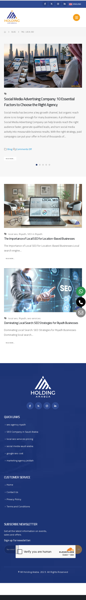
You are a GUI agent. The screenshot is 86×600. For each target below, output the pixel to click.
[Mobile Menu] (76, 17)
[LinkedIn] (65, 4)
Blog (9, 149)
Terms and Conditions (18, 506)
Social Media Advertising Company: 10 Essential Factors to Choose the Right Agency (39, 101)
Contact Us (12, 492)
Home (10, 485)
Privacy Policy (14, 499)
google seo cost (15, 453)
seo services (33, 318)
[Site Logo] (12, 17)
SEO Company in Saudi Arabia (22, 432)
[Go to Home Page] (5, 32)
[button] (79, 106)
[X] (51, 4)
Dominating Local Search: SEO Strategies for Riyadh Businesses (41, 323)
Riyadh (22, 234)
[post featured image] (43, 65)
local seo (13, 234)
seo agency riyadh (16, 424)
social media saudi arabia (20, 446)
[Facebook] (45, 4)
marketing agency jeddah (20, 460)
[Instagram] (58, 4)
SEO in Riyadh (34, 234)
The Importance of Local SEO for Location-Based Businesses (39, 238)
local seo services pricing (20, 439)
